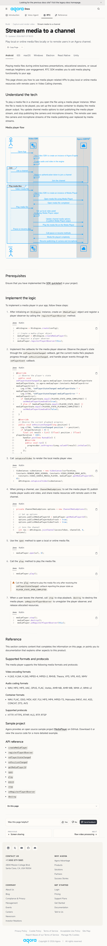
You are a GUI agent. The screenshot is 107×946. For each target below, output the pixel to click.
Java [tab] (14, 322)
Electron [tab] (50, 55)
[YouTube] (21, 847)
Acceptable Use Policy (70, 931)
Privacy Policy (21, 931)
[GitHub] (28, 847)
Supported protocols (16, 710)
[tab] (12, 15)
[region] (54, 334)
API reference (14, 741)
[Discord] (34, 847)
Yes (66, 822)
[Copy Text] (96, 328)
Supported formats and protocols (27, 659)
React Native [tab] (64, 55)
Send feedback (90, 822)
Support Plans (60, 898)
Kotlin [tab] (21, 322)
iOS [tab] (18, 55)
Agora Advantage (62, 860)
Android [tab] (9, 55)
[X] (14, 847)
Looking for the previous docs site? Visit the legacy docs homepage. (59, 2)
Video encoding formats (18, 671)
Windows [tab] (38, 55)
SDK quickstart (54, 283)
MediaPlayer (60, 729)
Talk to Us (58, 911)
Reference (13, 639)
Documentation (61, 907)
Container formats (15, 694)
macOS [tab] (27, 55)
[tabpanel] (54, 334)
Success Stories (61, 878)
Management (12, 903)
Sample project (15, 723)
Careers (9, 911)
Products (58, 865)
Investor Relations (14, 920)
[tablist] (36, 15)
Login (56, 889)
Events (9, 907)
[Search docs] (98, 8)
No (76, 822)
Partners (58, 874)
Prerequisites (16, 276)
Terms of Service (50, 931)
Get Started (59, 903)
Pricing (57, 894)
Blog (8, 894)
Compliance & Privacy (15, 898)
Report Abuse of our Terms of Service (42, 934)
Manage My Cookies (70, 934)
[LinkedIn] (8, 847)
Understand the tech (21, 94)
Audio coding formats (17, 683)
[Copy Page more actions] (22, 47)
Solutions (58, 869)
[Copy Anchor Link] (39, 94)
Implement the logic (21, 298)
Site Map (86, 931)
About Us (10, 889)
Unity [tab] (76, 55)
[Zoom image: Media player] (48, 197)
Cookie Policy (35, 931)
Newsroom (10, 916)
